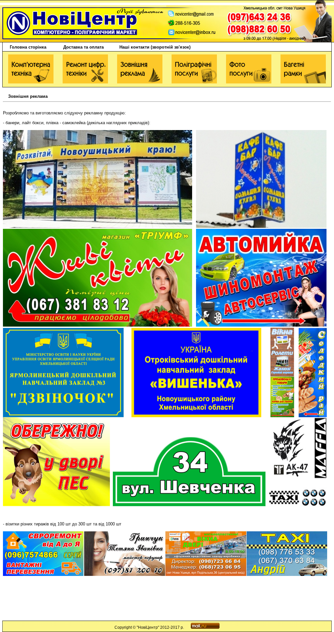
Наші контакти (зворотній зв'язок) (154, 47)
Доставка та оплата (83, 47)
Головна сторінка (24, 47)
